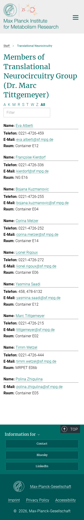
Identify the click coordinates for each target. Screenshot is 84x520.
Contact (42, 443)
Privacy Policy (37, 500)
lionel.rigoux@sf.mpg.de (36, 266)
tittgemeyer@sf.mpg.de (35, 330)
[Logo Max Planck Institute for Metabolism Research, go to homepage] (33, 16)
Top (74, 429)
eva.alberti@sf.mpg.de (34, 139)
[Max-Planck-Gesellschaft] (21, 486)
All (43, 104)
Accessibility (65, 500)
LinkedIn (42, 466)
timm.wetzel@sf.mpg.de (36, 361)
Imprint (14, 500)
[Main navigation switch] (75, 17)
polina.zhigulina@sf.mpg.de (39, 387)
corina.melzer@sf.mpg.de (37, 234)
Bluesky (42, 455)
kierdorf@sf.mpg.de (32, 171)
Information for (21, 434)
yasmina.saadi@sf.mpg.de (38, 298)
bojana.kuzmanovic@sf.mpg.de (42, 203)
